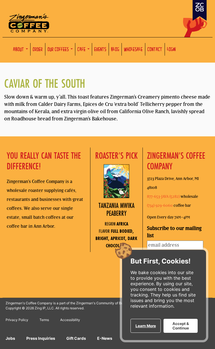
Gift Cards (76, 338)
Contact (155, 50)
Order (38, 50)
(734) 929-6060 (160, 205)
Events (100, 50)
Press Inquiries (40, 338)
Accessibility (70, 320)
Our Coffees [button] (59, 50)
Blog (115, 50)
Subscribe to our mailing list (174, 231)
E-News (104, 338)
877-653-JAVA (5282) (163, 196)
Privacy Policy (17, 320)
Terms (44, 320)
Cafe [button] (82, 50)
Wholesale (133, 50)
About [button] (19, 50)
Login (171, 50)
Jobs (10, 338)
